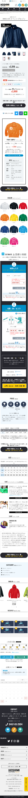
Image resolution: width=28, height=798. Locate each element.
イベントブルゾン (6, 570)
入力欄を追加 (18, 288)
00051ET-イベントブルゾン (15, 495)
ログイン (24, 1)
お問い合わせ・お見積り (13, 766)
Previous (1, 595)
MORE (18, 641)
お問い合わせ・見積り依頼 (13, 386)
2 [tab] (14, 607)
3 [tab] (16, 607)
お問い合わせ (6, 657)
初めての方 (20, 657)
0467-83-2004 (15, 724)
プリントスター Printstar (9, 70)
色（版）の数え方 (21, 313)
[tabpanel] (14, 595)
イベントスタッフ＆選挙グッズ (8, 572)
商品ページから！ (15, 652)
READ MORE (18, 498)
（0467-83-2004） (18, 781)
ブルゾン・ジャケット (6, 568)
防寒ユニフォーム (6, 574)
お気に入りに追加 (9, 113)
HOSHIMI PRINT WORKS (5, 5)
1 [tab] (12, 607)
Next (26, 595)
